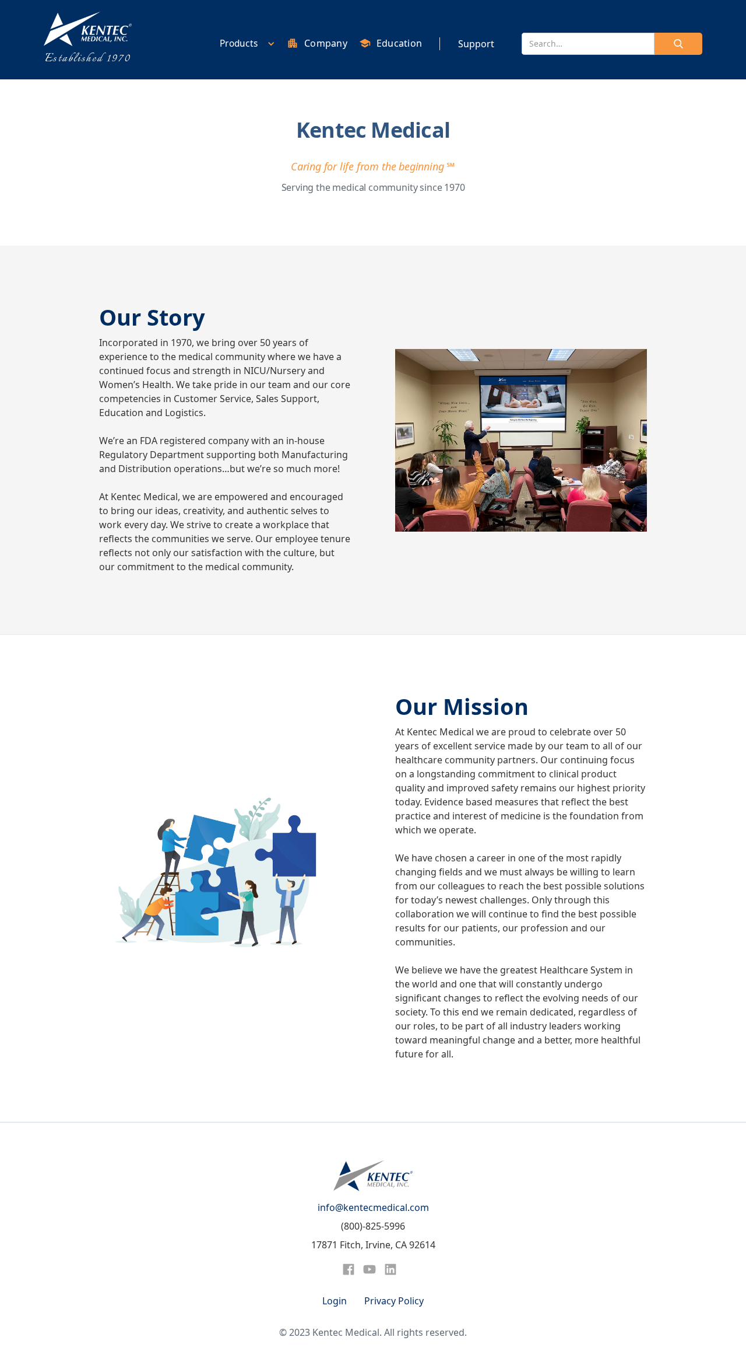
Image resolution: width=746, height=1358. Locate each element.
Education (399, 43)
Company (325, 43)
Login (334, 1300)
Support (476, 43)
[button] (244, 43)
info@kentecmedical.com (373, 1207)
